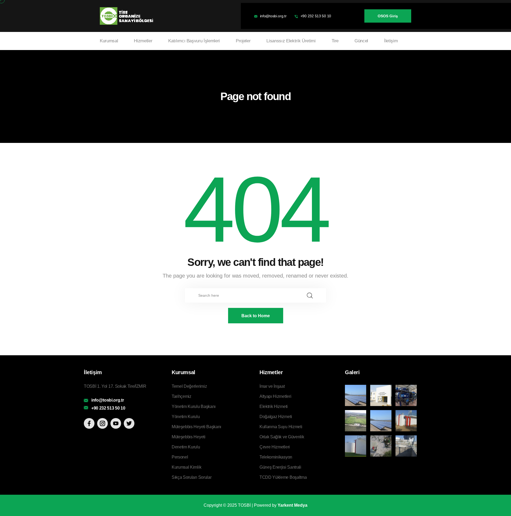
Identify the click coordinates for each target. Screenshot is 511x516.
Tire (335, 40)
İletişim (391, 40)
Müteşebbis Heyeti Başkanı (196, 426)
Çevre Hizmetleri (274, 447)
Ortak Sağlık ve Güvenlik (281, 437)
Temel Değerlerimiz (189, 386)
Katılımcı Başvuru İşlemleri (194, 40)
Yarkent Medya (292, 505)
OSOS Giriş (388, 16)
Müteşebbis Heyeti (188, 437)
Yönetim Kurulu (186, 416)
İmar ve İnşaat (272, 386)
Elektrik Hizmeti (273, 406)
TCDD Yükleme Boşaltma (283, 477)
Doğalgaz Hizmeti (275, 416)
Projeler (243, 40)
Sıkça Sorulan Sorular (191, 477)
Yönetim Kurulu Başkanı (194, 406)
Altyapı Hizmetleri (275, 396)
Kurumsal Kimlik (186, 467)
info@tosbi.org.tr (273, 16)
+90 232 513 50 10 (315, 16)
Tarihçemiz (181, 396)
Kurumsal (109, 40)
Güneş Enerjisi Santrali (280, 467)
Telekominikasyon (275, 457)
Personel (180, 457)
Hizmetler (143, 40)
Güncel (361, 40)
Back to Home (255, 315)
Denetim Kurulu (186, 447)
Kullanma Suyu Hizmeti (280, 426)
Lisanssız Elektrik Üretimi (290, 40)
